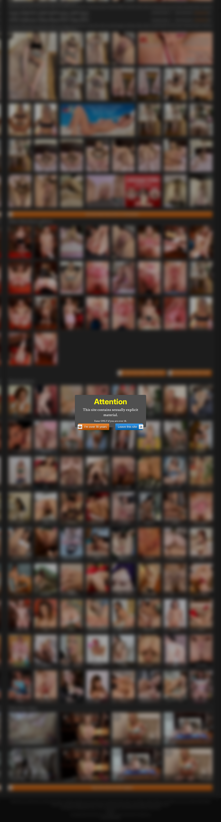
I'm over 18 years (95, 426)
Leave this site (127, 426)
